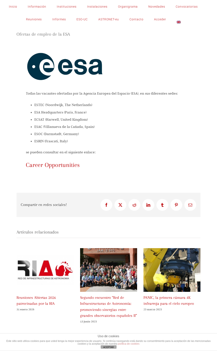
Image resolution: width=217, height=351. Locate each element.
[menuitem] (179, 19)
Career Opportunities (53, 164)
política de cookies (128, 343)
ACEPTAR (108, 347)
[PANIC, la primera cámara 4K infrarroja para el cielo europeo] (171, 250)
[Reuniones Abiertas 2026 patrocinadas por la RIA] (45, 250)
